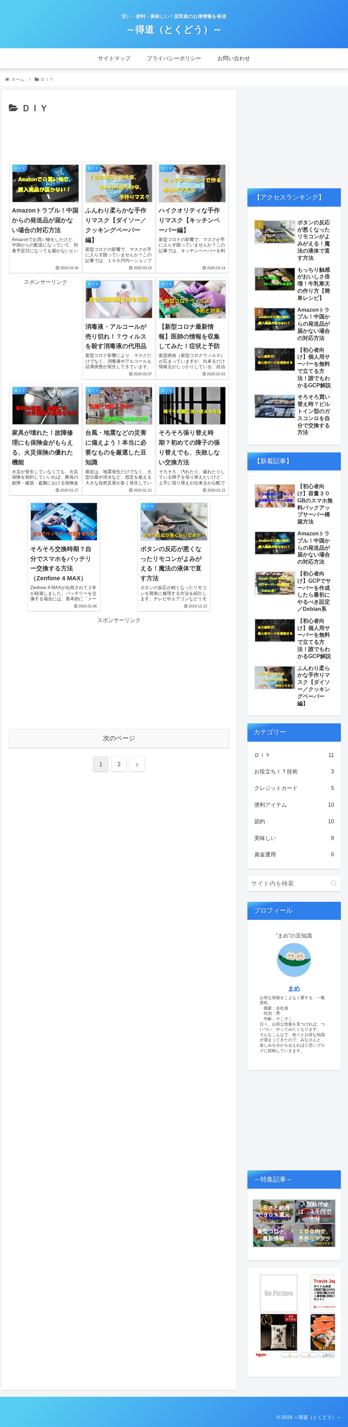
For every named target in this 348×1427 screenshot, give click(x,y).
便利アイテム (294, 805)
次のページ (119, 738)
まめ (294, 988)
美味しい (294, 838)
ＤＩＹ (294, 755)
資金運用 (294, 854)
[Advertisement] (119, 137)
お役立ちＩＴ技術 (294, 771)
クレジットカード (294, 788)
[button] (334, 883)
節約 (294, 821)
